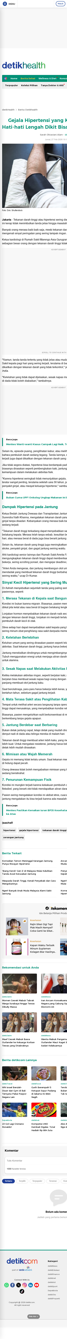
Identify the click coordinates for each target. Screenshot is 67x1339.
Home (14, 78)
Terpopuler (11, 85)
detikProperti (54, 1298)
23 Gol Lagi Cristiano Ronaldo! (13, 1125)
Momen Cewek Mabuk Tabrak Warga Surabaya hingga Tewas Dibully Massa (18, 1003)
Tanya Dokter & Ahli (52, 85)
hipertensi (9, 830)
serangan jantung (13, 837)
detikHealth (8, 109)
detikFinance (54, 1274)
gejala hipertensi (29, 830)
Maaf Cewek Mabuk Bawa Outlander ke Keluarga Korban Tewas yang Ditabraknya (18, 1042)
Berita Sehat (28, 78)
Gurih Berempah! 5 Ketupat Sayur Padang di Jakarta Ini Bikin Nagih (43, 1092)
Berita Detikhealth (28, 109)
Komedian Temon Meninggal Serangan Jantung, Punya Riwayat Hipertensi (27, 862)
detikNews (52, 1266)
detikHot (52, 1282)
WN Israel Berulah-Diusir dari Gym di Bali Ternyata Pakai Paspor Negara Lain (14, 1092)
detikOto (52, 1294)
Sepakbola (53, 1290)
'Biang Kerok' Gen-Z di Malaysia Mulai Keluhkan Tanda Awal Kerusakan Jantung (27, 872)
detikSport (52, 1286)
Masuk (60, 3)
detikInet (52, 1278)
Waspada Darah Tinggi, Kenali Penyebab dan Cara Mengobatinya (29, 882)
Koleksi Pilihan (29, 85)
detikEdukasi (54, 1270)
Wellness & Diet (47, 78)
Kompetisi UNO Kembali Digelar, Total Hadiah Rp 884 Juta (43, 1127)
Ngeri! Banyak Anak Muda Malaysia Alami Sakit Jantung (27, 892)
